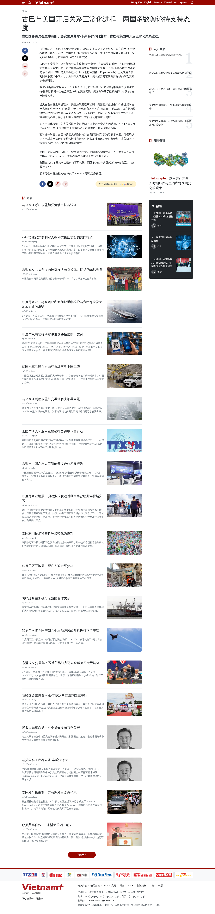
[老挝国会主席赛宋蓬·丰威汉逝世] (124, 769)
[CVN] (122, 875)
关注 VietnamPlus (107, 184)
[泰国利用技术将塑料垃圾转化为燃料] (124, 543)
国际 (24, 11)
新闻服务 (141, 885)
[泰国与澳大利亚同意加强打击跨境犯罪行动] (124, 440)
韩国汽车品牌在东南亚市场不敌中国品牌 (51, 367)
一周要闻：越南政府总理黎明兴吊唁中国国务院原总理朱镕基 (161, 263)
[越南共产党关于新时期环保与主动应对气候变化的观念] (171, 159)
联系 (160, 885)
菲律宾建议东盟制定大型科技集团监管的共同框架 (57, 237)
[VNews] (43, 875)
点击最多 (160, 49)
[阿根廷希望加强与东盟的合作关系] (124, 607)
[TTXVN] (30, 875)
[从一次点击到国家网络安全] (183, 242)
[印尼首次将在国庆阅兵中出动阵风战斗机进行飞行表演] (124, 640)
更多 (29, 198)
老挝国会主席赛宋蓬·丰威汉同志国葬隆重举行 (54, 695)
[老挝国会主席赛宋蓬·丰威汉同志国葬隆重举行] (124, 704)
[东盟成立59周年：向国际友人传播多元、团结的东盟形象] (124, 279)
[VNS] (101, 875)
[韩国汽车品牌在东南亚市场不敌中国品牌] (124, 376)
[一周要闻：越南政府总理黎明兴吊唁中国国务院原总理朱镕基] (183, 265)
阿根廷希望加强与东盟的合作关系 (46, 598)
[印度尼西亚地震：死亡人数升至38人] (124, 575)
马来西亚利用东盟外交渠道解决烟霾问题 (51, 399)
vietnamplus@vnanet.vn (101, 900)
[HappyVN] (183, 875)
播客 (159, 206)
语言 (122, 885)
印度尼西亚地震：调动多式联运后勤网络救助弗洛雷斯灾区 (62, 498)
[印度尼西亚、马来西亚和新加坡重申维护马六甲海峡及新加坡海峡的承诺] (124, 311)
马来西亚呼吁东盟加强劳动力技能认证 (49, 205)
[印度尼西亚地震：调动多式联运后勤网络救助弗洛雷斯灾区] (124, 505)
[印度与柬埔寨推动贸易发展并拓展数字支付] (124, 343)
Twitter (25, 58)
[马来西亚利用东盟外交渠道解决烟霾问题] (124, 408)
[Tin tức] (56, 875)
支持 (113, 885)
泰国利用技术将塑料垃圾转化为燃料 (47, 533)
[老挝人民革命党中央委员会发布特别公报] (124, 737)
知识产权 (82, 885)
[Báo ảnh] (163, 875)
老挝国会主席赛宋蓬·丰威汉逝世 (45, 760)
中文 (176, 2)
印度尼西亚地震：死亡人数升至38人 (48, 566)
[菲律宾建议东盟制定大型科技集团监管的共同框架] (124, 246)
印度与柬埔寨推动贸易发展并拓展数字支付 (52, 334)
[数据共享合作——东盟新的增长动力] (124, 834)
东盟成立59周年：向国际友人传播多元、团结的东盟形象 (62, 269)
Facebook (25, 51)
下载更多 (82, 854)
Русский (183, 2)
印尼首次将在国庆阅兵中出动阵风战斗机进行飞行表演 (60, 630)
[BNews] (69, 875)
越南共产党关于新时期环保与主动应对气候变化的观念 (170, 183)
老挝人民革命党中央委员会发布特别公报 (51, 727)
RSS (106, 885)
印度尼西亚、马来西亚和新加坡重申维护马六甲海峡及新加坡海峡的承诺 (62, 304)
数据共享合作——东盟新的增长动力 (47, 825)
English (148, 2)
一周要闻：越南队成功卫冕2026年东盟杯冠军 (162, 216)
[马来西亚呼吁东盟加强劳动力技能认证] (124, 214)
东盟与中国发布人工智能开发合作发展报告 (52, 464)
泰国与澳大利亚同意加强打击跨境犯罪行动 (52, 431)
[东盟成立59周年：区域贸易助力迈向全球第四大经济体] (124, 672)
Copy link (25, 73)
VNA (130, 885)
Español (168, 2)
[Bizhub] (82, 875)
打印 (25, 66)
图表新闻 (160, 140)
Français (158, 2)
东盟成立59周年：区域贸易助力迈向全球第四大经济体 (60, 663)
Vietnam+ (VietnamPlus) (45, 2)
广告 (152, 885)
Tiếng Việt (136, 2)
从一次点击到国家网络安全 (161, 239)
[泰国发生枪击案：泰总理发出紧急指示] (124, 802)
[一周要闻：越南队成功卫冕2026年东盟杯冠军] (183, 218)
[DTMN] (142, 875)
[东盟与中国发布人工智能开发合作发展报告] (124, 473)
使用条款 (95, 885)
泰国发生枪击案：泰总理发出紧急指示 (49, 792)
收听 (160, 225)
